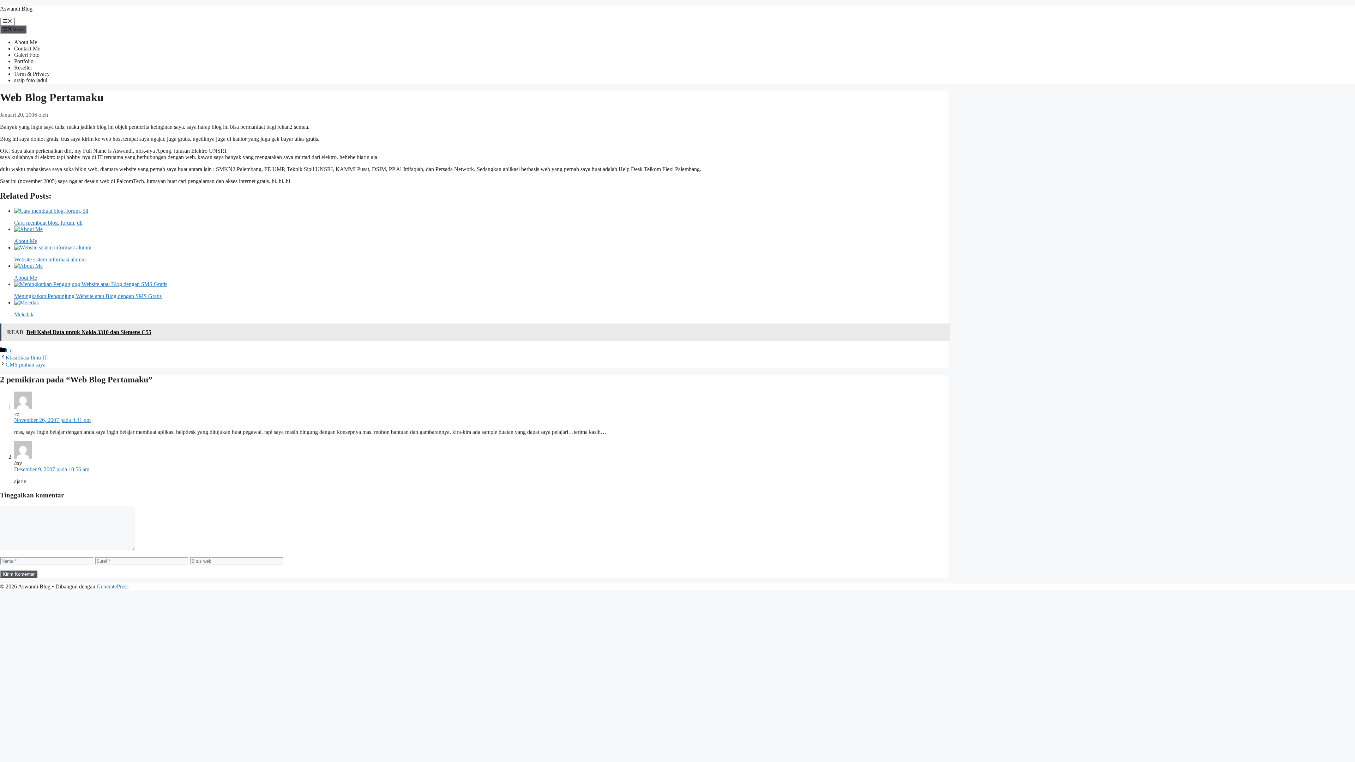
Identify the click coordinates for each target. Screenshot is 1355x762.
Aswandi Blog (16, 9)
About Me (25, 42)
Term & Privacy (32, 74)
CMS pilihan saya (26, 365)
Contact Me (27, 49)
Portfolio (24, 61)
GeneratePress (112, 586)
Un (9, 350)
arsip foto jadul (30, 80)
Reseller (23, 68)
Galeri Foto (27, 55)
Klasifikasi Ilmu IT (27, 358)
